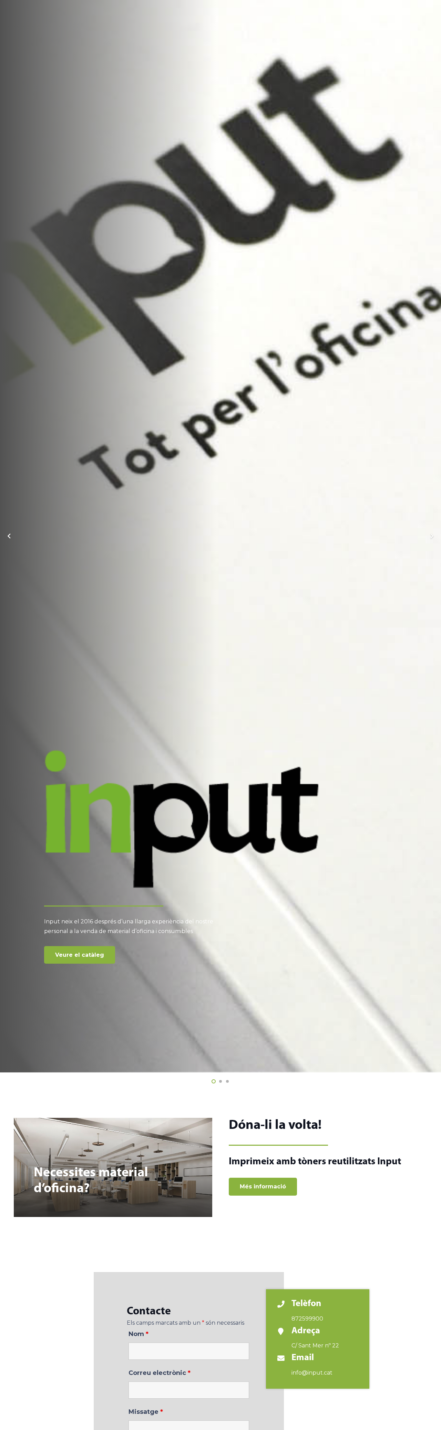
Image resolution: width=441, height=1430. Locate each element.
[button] (213, 1081)
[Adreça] (284, 1332)
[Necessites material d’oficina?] (113, 1167)
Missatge (146, 1412)
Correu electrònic (160, 1373)
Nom (138, 1334)
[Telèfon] (284, 1305)
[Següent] (431, 536)
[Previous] (9, 536)
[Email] (284, 1359)
